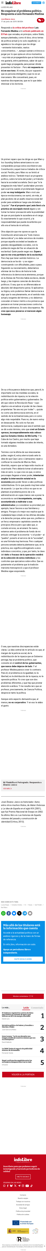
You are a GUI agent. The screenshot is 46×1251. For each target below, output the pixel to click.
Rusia (30, 905)
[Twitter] (15, 1186)
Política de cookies (23, 1214)
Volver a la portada (23, 1074)
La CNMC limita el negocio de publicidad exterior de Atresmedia (17, 1049)
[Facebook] (7, 1186)
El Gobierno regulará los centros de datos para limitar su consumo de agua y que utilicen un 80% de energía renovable (17, 1014)
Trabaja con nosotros (23, 1201)
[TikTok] (31, 1186)
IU (25, 905)
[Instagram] (23, 1186)
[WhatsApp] (4, 1186)
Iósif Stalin (38, 905)
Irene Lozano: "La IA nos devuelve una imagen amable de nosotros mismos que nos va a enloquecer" (18, 1037)
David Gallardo (7, 1042)
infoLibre (5, 1065)
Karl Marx (4, 907)
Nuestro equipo (23, 1198)
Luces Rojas (5, 905)
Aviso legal (23, 1208)
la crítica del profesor (23, 27)
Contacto (23, 1195)
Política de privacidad (23, 1211)
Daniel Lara (5, 1019)
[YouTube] (27, 1186)
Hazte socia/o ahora (23, 959)
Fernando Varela (7, 1053)
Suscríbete (36, 2)
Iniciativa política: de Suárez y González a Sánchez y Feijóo (17, 1026)
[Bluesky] (11, 1186)
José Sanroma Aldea (9, 1030)
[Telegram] (19, 1186)
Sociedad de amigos (23, 1205)
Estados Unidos (17, 905)
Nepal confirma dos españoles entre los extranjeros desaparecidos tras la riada (17, 1061)
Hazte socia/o (23, 1177)
